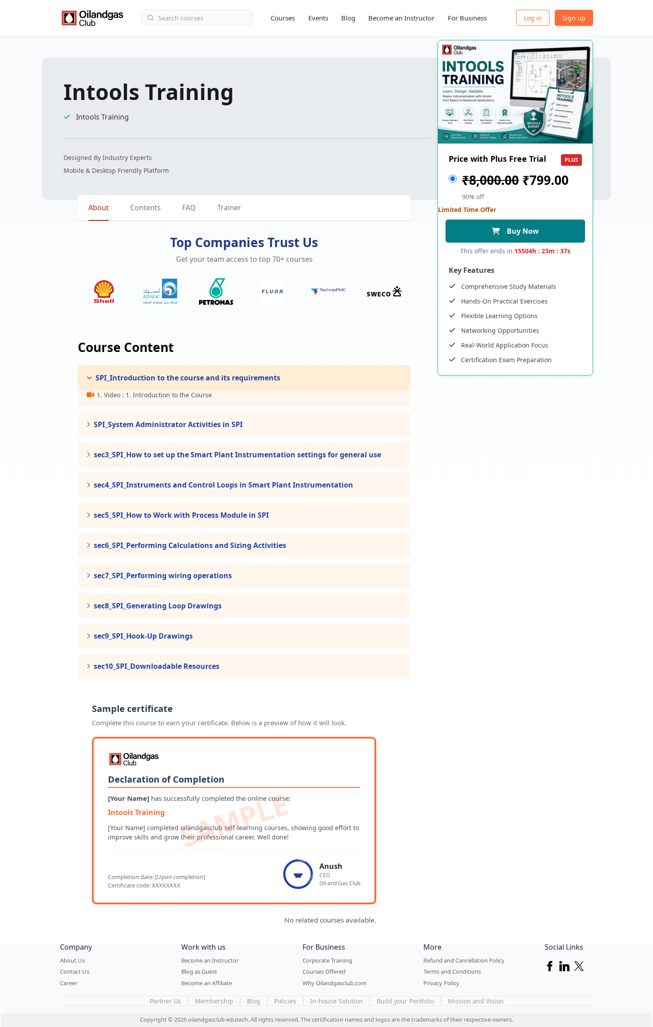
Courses (283, 17)
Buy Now (523, 231)
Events (318, 17)
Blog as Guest (199, 971)
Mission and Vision (476, 1001)
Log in (533, 18)
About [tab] (98, 207)
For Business (467, 17)
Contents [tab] (145, 207)
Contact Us (74, 971)
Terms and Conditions (452, 971)
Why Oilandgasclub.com (334, 983)
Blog (348, 17)
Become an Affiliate (206, 983)
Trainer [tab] (229, 207)
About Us (72, 960)
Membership (214, 1001)
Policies (285, 1001)
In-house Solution (336, 1001)
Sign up (573, 18)
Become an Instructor (401, 17)
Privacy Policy (441, 983)
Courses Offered (324, 971)
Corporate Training (327, 960)
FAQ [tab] (189, 207)
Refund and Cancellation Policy (464, 960)
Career (68, 983)
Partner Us (165, 1001)
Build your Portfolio (405, 1001)
